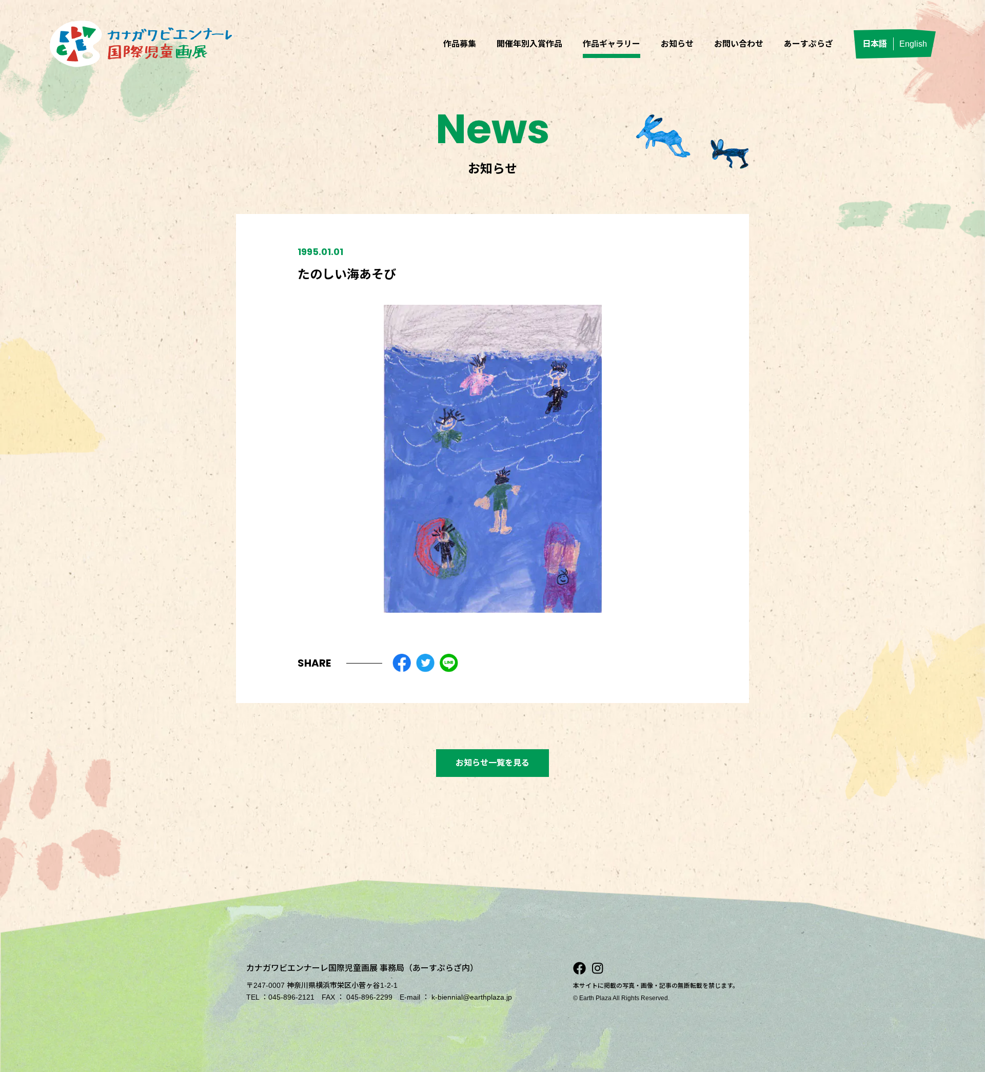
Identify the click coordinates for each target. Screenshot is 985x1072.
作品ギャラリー (611, 44)
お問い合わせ (738, 44)
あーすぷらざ (808, 44)
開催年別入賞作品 (529, 44)
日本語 (874, 44)
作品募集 (459, 44)
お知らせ (677, 44)
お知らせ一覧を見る (492, 762)
